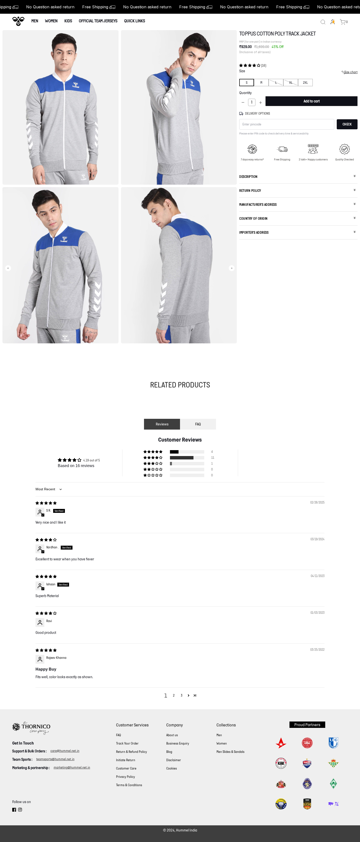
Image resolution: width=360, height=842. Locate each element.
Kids (68, 20)
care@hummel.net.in (64, 751)
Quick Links (134, 20)
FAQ (198, 424)
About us (172, 735)
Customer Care (126, 768)
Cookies (171, 768)
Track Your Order (127, 743)
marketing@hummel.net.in (72, 767)
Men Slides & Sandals (230, 752)
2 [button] (174, 695)
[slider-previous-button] (8, 268)
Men (34, 20)
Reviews (162, 424)
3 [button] (181, 695)
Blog (169, 752)
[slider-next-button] (232, 268)
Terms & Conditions (129, 785)
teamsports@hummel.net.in (55, 759)
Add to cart (312, 101)
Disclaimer (173, 760)
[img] (46, 503)
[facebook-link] (14, 810)
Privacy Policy (125, 777)
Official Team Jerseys (98, 20)
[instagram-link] (20, 810)
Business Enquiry (177, 743)
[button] (250, 65)
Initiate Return (125, 760)
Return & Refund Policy (131, 752)
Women (51, 20)
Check (347, 124)
